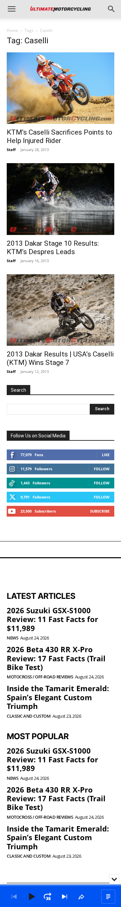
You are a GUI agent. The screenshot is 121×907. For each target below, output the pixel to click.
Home (12, 30)
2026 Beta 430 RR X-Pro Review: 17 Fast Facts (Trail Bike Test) (56, 658)
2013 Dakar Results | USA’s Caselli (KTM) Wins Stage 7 (60, 358)
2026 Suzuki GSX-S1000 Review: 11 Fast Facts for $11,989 (52, 619)
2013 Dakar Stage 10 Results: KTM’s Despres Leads (53, 247)
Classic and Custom (28, 716)
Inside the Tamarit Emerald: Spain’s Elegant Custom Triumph (58, 697)
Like (106, 454)
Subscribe (100, 511)
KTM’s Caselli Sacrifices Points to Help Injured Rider (59, 136)
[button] (11, 9)
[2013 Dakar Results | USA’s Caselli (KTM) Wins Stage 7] (60, 310)
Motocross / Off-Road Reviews (40, 677)
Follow (102, 468)
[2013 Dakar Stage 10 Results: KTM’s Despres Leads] (60, 199)
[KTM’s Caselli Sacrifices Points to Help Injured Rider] (60, 88)
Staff (11, 149)
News (12, 638)
